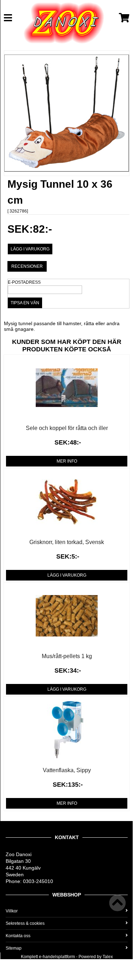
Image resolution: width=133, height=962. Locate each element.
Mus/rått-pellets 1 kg (67, 656)
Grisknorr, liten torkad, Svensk (66, 542)
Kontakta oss (18, 935)
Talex (108, 956)
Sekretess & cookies (25, 923)
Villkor (12, 911)
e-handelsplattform (57, 956)
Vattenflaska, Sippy (67, 770)
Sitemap (14, 948)
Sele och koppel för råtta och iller (67, 428)
